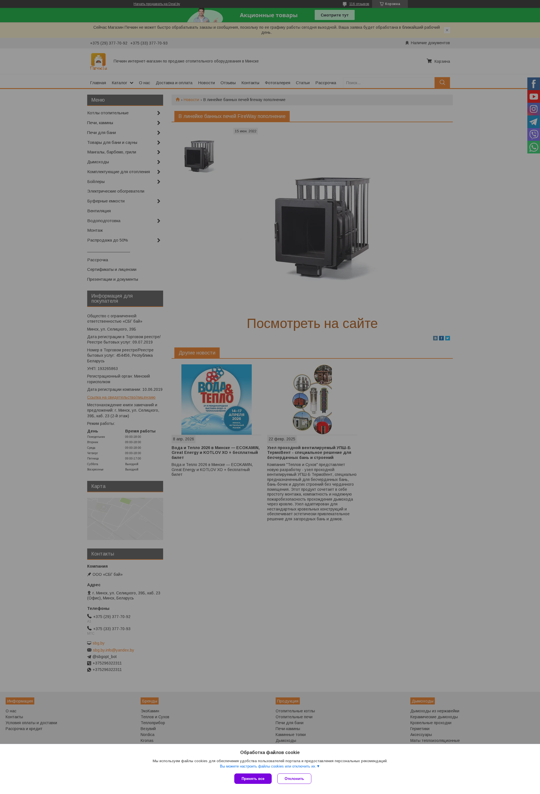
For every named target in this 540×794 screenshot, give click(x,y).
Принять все (253, 779)
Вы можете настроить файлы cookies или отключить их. (268, 766)
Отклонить (294, 779)
